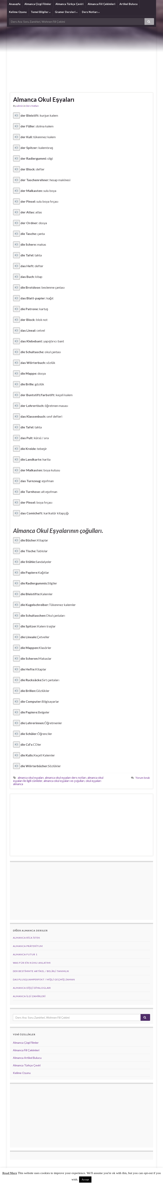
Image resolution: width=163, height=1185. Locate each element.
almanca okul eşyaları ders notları (65, 777)
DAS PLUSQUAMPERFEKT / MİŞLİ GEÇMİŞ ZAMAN (44, 979)
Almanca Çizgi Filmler (37, 4)
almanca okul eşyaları (31, 777)
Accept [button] (85, 1179)
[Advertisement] (81, 57)
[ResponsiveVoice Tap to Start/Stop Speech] (16, 115)
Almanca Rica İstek (26, 937)
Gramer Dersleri (65, 12)
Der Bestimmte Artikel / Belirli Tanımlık (41, 971)
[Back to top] (154, 1176)
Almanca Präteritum (28, 946)
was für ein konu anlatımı (32, 962)
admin (19, 105)
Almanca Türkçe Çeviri (69, 4)
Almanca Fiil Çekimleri (101, 4)
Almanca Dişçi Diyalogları (32, 987)
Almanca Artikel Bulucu (27, 1057)
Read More (9, 1173)
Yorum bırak (142, 777)
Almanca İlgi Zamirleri (29, 996)
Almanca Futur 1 (25, 954)
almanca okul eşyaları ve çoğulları (64, 781)
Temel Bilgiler (40, 12)
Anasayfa (14, 4)
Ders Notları (90, 12)
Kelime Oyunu (18, 12)
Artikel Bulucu (128, 4)
